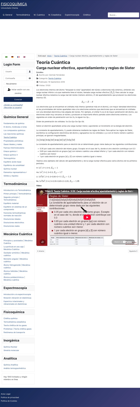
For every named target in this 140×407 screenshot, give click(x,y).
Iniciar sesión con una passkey (20, 91)
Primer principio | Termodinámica (17, 194)
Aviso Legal (5, 394)
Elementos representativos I (15, 172)
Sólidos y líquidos (11, 176)
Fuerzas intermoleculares (14, 148)
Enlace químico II (11, 155)
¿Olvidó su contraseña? (13, 105)
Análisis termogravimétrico (15, 368)
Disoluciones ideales (12, 219)
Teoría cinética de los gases (15, 325)
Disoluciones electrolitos (14, 222)
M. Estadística (54, 15)
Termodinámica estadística (15, 322)
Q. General (7, 15)
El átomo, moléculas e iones (15, 127)
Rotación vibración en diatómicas (17, 298)
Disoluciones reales (12, 226)
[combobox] (123, 14)
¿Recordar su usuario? (13, 107)
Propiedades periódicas (13, 141)
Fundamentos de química (14, 123)
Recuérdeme (11, 84)
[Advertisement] (70, 35)
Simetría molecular (11, 350)
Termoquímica (9, 158)
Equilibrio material (11, 203)
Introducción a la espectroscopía (17, 294)
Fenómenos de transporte (14, 332)
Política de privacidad (10, 397)
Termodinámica (23, 15)
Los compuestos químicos (14, 130)
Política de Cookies (9, 401)
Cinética (86, 15)
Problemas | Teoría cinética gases (18, 329)
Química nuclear (10, 169)
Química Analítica (11, 365)
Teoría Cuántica (10, 137)
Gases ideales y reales (13, 144)
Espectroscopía (72, 15)
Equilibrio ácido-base (12, 162)
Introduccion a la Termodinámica (17, 190)
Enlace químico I (10, 151)
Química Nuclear (10, 347)
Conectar (18, 99)
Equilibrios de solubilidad (14, 165)
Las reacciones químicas (14, 134)
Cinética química (10, 318)
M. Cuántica (39, 15)
